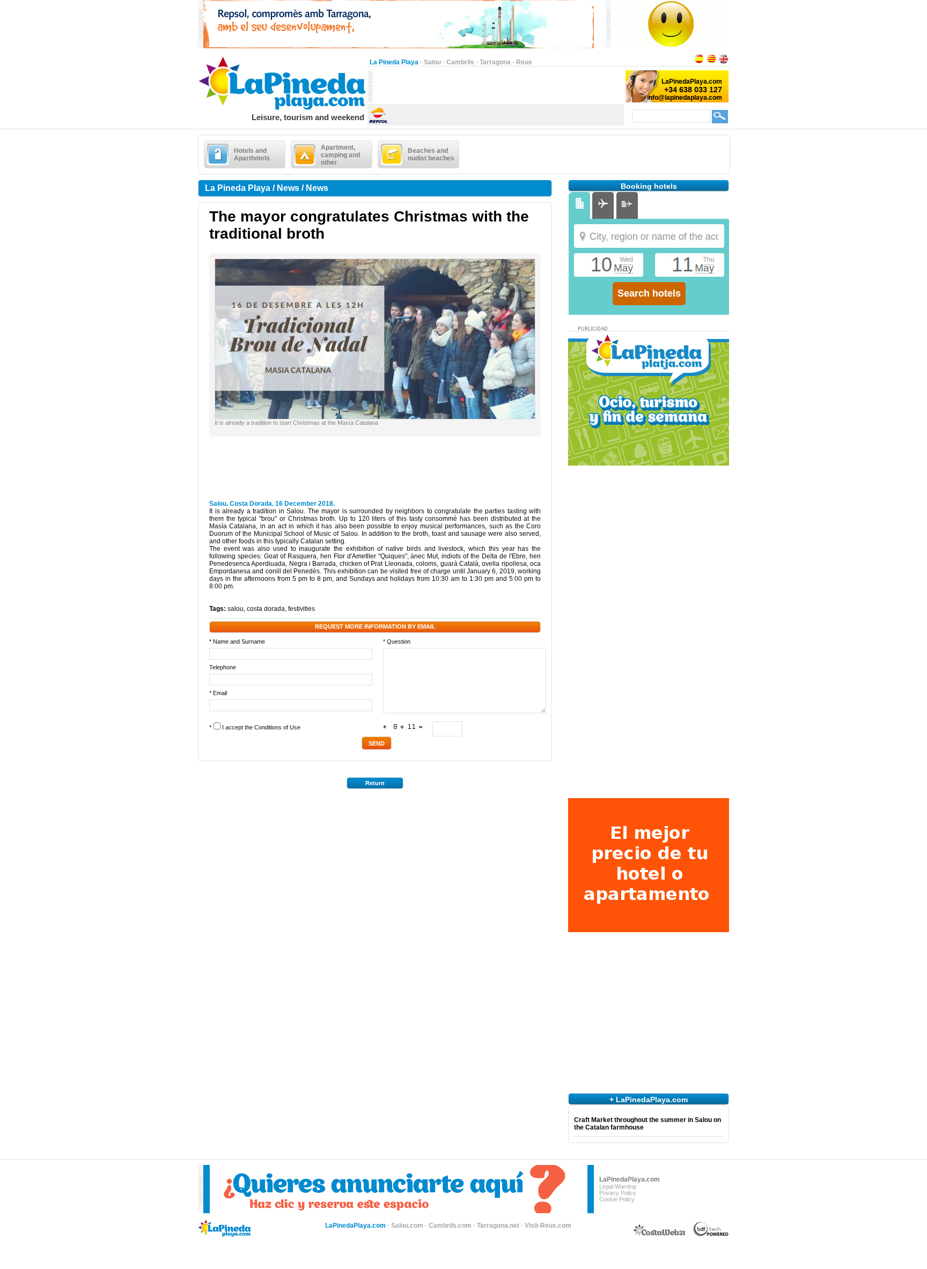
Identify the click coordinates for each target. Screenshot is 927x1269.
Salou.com (407, 1225)
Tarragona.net (498, 1225)
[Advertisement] (498, 86)
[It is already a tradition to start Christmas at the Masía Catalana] (375, 416)
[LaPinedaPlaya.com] (282, 110)
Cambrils (460, 62)
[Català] (711, 62)
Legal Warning (617, 1186)
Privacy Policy (617, 1193)
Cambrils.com (450, 1225)
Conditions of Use (277, 727)
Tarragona (495, 62)
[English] (723, 62)
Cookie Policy (617, 1199)
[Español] (699, 62)
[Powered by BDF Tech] (711, 1234)
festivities (301, 609)
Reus (524, 62)
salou (235, 609)
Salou (432, 62)
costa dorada (266, 609)
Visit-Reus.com (548, 1225)
